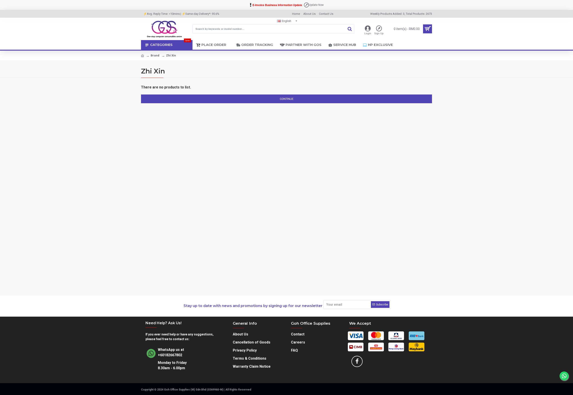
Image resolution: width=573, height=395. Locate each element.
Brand (155, 55)
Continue (286, 99)
